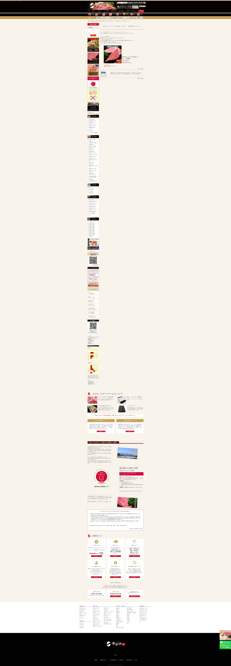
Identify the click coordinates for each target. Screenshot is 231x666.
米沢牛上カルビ (91, 162)
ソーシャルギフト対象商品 (103, 17)
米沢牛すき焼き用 (92, 119)
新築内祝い (118, 617)
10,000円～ (91, 236)
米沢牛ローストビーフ (92, 209)
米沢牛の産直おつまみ (92, 211)
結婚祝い (117, 609)
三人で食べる (91, 191)
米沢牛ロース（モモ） (92, 170)
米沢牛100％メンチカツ (93, 203)
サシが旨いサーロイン (138, 17)
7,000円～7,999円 (92, 232)
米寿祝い (128, 620)
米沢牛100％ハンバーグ (93, 208)
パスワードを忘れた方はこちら (93, 289)
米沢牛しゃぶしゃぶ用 (92, 124)
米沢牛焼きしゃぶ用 (92, 120)
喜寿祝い (128, 618)
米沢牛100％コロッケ (92, 204)
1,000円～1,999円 (92, 223)
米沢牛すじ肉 (106, 615)
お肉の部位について (91, 340)
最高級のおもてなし (92, 127)
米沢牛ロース (91, 141)
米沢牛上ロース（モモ (107, 612)
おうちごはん (81, 618)
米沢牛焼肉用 (91, 122)
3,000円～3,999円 (92, 226)
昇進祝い (128, 614)
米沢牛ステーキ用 (92, 125)
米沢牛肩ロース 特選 (92, 142)
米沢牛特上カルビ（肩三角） (97, 626)
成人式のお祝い (118, 618)
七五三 (117, 626)
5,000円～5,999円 (92, 229)
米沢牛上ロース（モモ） (93, 168)
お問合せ (89, 342)
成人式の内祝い (118, 620)
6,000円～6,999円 (92, 230)
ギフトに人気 (125, 17)
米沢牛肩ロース (91, 144)
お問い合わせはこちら (134, 596)
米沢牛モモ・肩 (95, 615)
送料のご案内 (93, 24)
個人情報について (91, 343)
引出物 (117, 614)
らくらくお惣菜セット (92, 213)
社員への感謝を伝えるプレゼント (116, 17)
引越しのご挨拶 (129, 611)
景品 (127, 623)
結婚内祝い (118, 611)
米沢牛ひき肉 (91, 179)
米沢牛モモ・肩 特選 (92, 146)
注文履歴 (131, 17)
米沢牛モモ (91, 149)
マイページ (141, 2)
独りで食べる (91, 187)
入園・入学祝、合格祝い (120, 627)
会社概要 (89, 339)
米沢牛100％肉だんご (92, 206)
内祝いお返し (118, 612)
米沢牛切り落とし (92, 151)
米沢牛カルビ (91, 164)
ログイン (136, 2)
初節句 (117, 624)
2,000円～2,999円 (92, 224)
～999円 (90, 221)
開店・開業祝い (129, 608)
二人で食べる (91, 189)
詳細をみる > (115, 596)
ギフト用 (90, 129)
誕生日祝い (118, 623)
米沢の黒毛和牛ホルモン (93, 180)
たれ (140, 621)
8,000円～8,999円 (92, 233)
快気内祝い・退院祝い (119, 621)
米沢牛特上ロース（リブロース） (109, 611)
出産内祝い (118, 615)
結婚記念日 (118, 608)
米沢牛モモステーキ (96, 624)
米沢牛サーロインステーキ (93, 154)
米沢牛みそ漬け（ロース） (93, 199)
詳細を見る (101, 431)
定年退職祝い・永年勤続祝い (131, 612)
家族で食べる (91, 192)
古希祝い (128, 617)
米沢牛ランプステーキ (92, 156)
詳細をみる (96, 556)
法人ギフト (129, 621)
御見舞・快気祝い (130, 609)
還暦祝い (128, 615)
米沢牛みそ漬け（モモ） (93, 201)
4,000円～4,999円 (92, 227)
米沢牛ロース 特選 (92, 139)
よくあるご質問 (90, 341)
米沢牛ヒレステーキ (96, 620)
